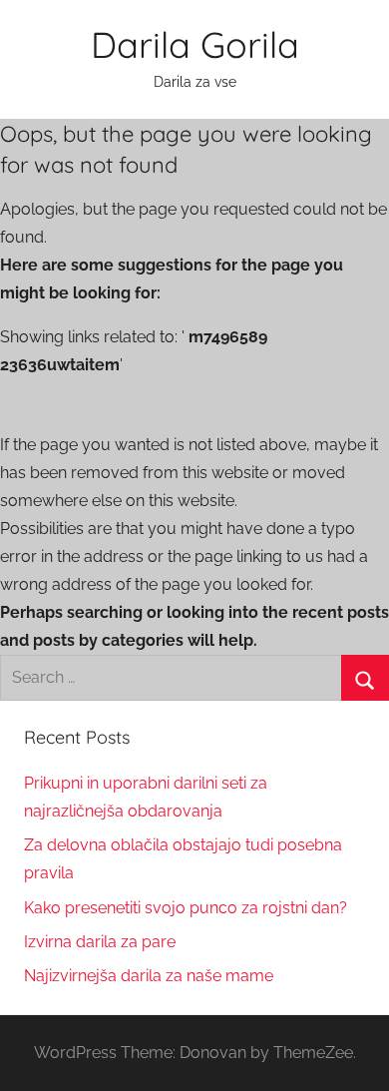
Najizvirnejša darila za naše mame (148, 975)
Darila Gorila (195, 44)
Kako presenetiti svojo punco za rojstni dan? (185, 907)
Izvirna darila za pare (100, 941)
